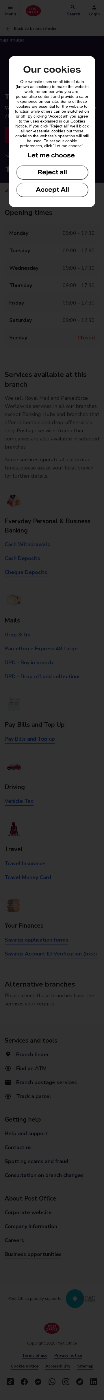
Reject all (52, 172)
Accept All (52, 189)
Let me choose (51, 155)
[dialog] (52, 131)
